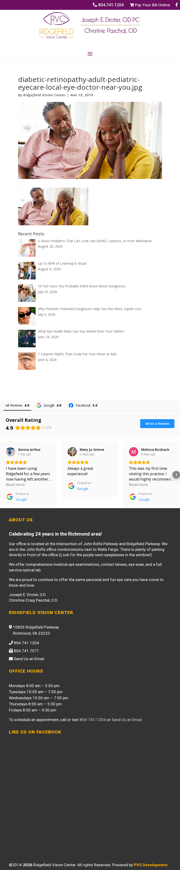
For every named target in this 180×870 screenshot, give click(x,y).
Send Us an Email (127, 719)
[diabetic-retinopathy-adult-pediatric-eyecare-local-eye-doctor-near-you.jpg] (53, 222)
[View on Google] (10, 451)
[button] (4, 474)
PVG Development (151, 865)
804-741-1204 (93, 719)
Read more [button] (15, 484)
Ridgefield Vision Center (44, 95)
